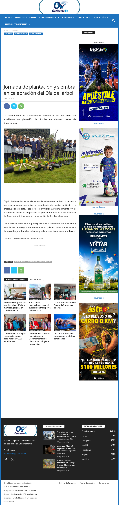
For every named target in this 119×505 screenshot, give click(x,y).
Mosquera (86, 440)
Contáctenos (104, 483)
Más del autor (36, 279)
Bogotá (85, 454)
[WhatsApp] (21, 106)
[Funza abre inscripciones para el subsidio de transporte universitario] (40, 292)
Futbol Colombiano (16, 24)
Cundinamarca (47, 17)
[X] (14, 106)
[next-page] (74, 279)
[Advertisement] (40, 60)
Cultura (67, 17)
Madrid (85, 445)
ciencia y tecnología (37, 330)
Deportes (83, 17)
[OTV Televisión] (59, 7)
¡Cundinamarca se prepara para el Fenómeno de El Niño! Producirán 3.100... (66, 435)
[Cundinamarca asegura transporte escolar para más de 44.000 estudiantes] (15, 322)
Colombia (8, 34)
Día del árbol (20, 262)
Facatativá (86, 450)
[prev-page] (71, 279)
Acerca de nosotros (87, 483)
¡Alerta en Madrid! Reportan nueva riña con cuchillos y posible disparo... (66, 449)
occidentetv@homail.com (15, 453)
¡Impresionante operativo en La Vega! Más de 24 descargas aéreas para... (66, 464)
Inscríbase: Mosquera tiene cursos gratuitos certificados (64, 336)
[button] (113, 20)
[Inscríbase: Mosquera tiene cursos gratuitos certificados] (65, 322)
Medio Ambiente (36, 34)
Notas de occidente (25, 17)
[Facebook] (7, 106)
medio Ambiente (45, 262)
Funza (84, 436)
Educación (100, 17)
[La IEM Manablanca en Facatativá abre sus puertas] (65, 292)
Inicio (8, 17)
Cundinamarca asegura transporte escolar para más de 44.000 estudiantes (15, 337)
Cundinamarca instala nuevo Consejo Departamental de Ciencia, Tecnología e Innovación (39, 338)
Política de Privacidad (68, 483)
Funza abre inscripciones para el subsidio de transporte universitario (40, 306)
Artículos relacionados (15, 279)
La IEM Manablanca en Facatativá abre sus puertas (65, 305)
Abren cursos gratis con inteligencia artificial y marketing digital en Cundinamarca (15, 306)
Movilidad (86, 459)
